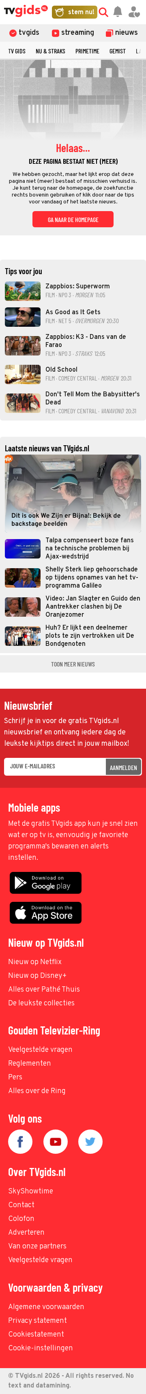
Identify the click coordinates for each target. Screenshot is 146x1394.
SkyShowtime (30, 1191)
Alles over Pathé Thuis (44, 989)
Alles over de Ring (37, 1091)
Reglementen (29, 1063)
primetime (87, 51)
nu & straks (50, 51)
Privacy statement (37, 1321)
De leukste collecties (41, 1003)
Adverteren (26, 1232)
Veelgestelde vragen (40, 1050)
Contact (21, 1205)
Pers (15, 1077)
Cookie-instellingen (40, 1348)
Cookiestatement (36, 1334)
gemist (118, 51)
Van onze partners (37, 1246)
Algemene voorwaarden (46, 1307)
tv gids (17, 51)
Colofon (21, 1219)
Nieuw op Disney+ (37, 976)
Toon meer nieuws (73, 664)
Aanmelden (123, 767)
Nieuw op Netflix (35, 962)
